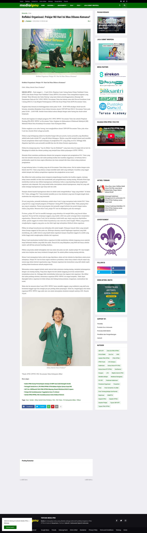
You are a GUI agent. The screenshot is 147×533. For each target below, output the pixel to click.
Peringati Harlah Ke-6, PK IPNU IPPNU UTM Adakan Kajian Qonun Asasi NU (48, 386)
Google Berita (58, 1)
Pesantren (116, 384)
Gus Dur (111, 354)
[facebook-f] (116, 520)
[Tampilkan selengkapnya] (60, 406)
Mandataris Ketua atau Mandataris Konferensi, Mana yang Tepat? (110, 25)
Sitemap (50, 1)
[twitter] (123, 1)
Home (21, 1)
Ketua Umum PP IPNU (114, 365)
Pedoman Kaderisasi (112, 380)
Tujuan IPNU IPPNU (104, 406)
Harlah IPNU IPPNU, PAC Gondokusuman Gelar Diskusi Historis (44, 395)
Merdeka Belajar (103, 376)
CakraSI (99, 338)
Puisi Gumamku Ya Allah (111, 388)
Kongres (100, 373)
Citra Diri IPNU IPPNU (113, 350)
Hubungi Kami (63, 530)
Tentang (27, 1)
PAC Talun (59, 400)
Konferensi (118, 369)
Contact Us (35, 1)
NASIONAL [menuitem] (51, 5)
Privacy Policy (93, 530)
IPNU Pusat (101, 362)
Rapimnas (101, 395)
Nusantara (55, 523)
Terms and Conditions (106, 530)
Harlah (32, 400)
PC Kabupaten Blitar (69, 400)
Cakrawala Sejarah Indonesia (79, 523)
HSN (117, 354)
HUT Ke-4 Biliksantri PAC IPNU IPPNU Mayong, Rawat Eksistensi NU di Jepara (48, 389)
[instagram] (126, 1)
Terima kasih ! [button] (10, 527)
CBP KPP (101, 350)
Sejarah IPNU (102, 399)
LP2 (107, 373)
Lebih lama (88, 480)
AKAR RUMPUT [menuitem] (62, 5)
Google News (45, 530)
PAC (53, 400)
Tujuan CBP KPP (115, 402)
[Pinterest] (52, 406)
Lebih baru (24, 480)
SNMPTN (110, 395)
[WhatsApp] (48, 406)
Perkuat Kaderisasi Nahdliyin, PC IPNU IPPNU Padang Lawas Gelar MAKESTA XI (115, 208)
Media (43, 521)
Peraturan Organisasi (104, 384)
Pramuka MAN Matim (104, 331)
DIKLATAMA (101, 354)
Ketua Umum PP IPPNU (105, 369)
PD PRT (100, 380)
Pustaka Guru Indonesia (104, 327)
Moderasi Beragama (116, 376)
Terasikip (100, 324)
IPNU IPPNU (116, 358)
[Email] (56, 406)
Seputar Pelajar (102, 402)
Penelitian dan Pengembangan (106, 334)
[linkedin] (118, 272)
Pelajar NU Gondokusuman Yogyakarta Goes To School (41, 392)
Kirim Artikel (43, 1)
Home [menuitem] (43, 5)
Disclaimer (83, 530)
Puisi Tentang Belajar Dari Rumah (107, 391)
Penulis (66, 1)
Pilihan (79, 400)
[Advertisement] (56, 434)
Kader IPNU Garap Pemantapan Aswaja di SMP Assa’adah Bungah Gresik (47, 384)
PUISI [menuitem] (78, 5)
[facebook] (121, 1)
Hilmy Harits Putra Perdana (43, 400)
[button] (120, 5)
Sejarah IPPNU (113, 399)
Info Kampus (112, 362)
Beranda (24, 13)
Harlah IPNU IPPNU (103, 358)
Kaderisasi (101, 365)
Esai (30, 13)
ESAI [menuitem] (71, 5)
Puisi (99, 388)
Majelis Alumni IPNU (117, 373)
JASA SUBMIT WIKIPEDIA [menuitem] (91, 5)
